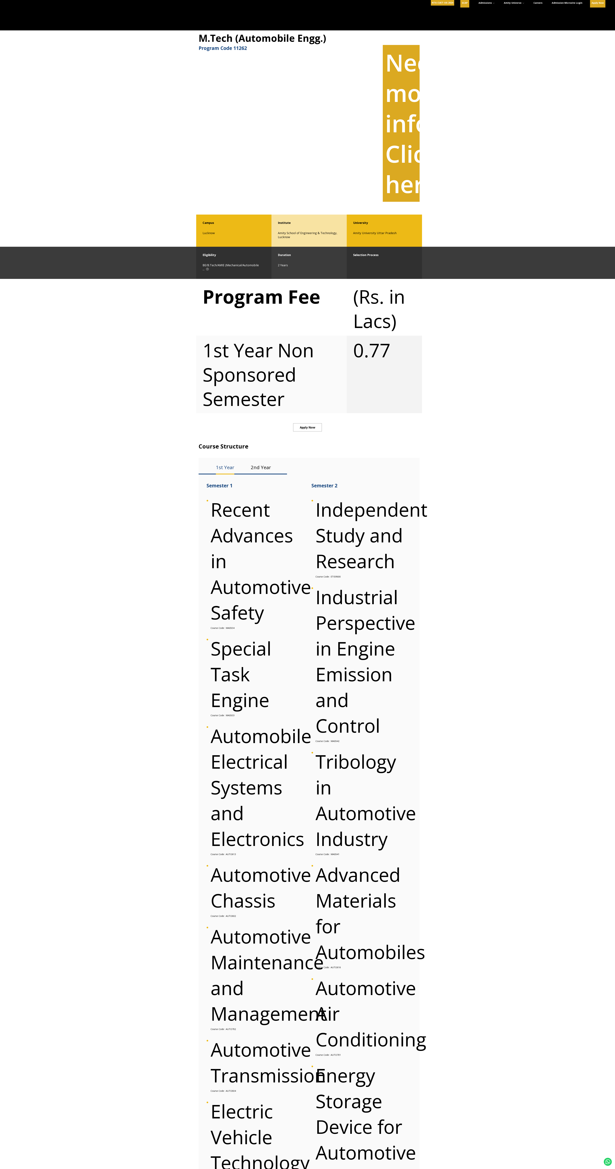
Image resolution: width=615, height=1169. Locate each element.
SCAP (465, 2)
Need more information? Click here (458, 123)
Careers (537, 2)
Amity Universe (513, 2)
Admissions (485, 2)
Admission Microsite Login (567, 2)
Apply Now (598, 2)
